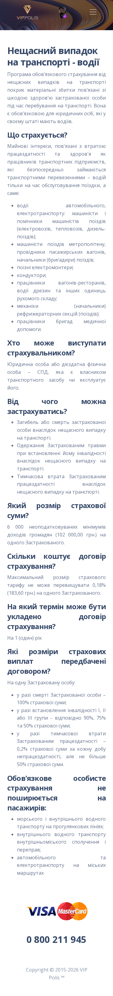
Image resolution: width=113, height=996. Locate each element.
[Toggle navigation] (93, 12)
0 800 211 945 (56, 939)
